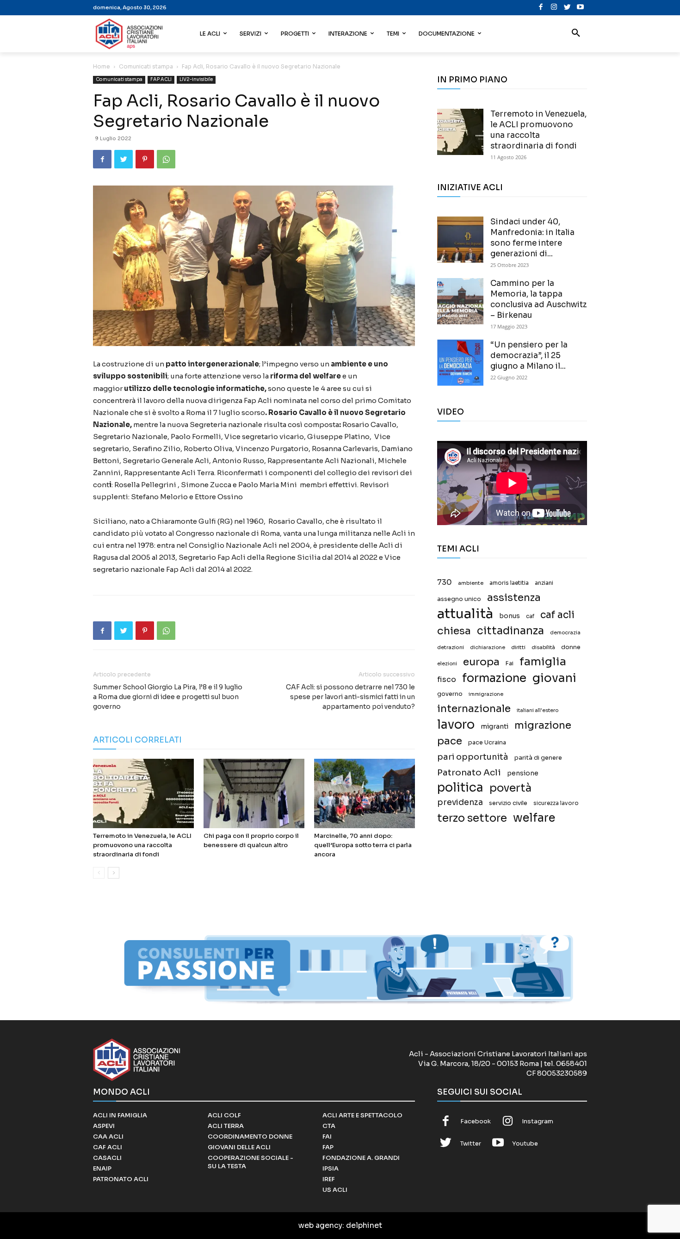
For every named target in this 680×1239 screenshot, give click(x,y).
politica (460, 788)
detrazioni (450, 647)
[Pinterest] (145, 159)
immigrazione (486, 694)
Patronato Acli (469, 772)
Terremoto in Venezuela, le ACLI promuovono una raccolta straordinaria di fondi (142, 845)
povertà (510, 788)
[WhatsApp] (166, 159)
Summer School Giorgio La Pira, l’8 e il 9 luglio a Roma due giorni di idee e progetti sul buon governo (167, 697)
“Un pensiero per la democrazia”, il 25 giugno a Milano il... (529, 355)
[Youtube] (580, 7)
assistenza (514, 597)
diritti (518, 647)
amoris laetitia (509, 583)
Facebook (475, 1121)
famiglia (542, 662)
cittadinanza (510, 631)
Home (101, 66)
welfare (534, 818)
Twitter (470, 1143)
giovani (554, 678)
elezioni (447, 664)
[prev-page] (99, 873)
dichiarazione (487, 647)
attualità (465, 614)
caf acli (557, 615)
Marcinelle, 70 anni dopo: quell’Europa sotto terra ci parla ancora (363, 845)
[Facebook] (541, 7)
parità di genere (538, 758)
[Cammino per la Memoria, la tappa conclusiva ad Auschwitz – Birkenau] (460, 301)
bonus (509, 616)
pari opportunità (472, 757)
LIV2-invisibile (196, 79)
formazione (494, 678)
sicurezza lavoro (556, 803)
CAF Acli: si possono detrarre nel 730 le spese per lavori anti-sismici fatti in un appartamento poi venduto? (350, 697)
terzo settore (472, 818)
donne (571, 647)
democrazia (565, 633)
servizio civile (508, 803)
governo (450, 694)
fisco (446, 679)
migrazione (542, 725)
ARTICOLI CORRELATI (137, 740)
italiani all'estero (537, 710)
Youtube (525, 1143)
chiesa (454, 631)
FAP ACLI (161, 79)
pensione (522, 773)
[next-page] (113, 873)
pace (449, 741)
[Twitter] (567, 7)
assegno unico (459, 599)
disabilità (543, 647)
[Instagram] (554, 7)
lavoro (456, 725)
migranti (494, 726)
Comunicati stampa (146, 66)
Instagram (537, 1121)
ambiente (470, 583)
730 (444, 582)
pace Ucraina (487, 742)
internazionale (474, 708)
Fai (509, 663)
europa (481, 662)
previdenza (460, 802)
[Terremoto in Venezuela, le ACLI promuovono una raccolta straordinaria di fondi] (143, 793)
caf (530, 616)
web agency (320, 1225)
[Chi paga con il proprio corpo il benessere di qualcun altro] (254, 793)
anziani (544, 583)
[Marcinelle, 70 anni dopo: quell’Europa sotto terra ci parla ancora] (364, 793)
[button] (576, 34)
